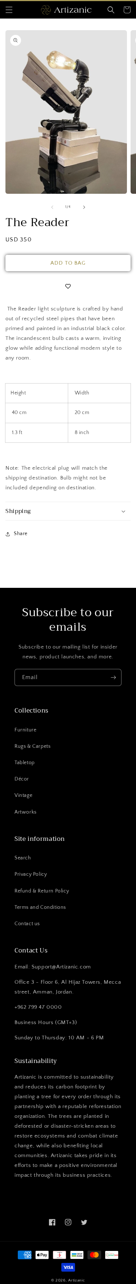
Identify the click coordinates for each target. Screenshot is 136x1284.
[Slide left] (52, 207)
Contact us (27, 924)
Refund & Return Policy (42, 891)
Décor (22, 779)
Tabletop (25, 763)
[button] (9, 10)
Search (23, 858)
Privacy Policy (31, 874)
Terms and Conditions (40, 907)
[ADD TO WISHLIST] (68, 286)
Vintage (23, 795)
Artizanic (76, 1280)
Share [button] (21, 534)
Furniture (25, 730)
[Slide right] (84, 207)
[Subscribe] (113, 677)
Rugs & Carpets (32, 746)
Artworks (26, 812)
